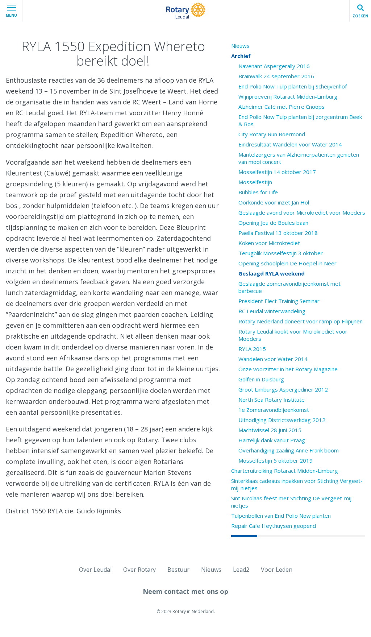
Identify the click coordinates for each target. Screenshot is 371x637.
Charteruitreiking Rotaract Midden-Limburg (284, 470)
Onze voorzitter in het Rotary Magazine (288, 369)
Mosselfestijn (255, 182)
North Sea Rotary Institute (271, 399)
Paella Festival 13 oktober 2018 (278, 232)
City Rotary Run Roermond (271, 134)
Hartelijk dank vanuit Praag (271, 440)
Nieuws (240, 45)
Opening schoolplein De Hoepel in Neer (287, 263)
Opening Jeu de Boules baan (273, 222)
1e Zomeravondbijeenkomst (273, 409)
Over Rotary (139, 570)
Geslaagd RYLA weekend (271, 273)
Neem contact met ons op (185, 591)
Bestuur (178, 570)
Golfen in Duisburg (261, 379)
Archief (241, 55)
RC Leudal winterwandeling (271, 311)
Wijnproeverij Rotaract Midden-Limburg (287, 96)
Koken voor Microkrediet (269, 243)
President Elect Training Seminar (279, 301)
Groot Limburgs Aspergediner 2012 (283, 389)
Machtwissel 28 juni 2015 (269, 430)
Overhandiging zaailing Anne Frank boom (288, 450)
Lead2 (241, 570)
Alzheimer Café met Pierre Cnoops (281, 106)
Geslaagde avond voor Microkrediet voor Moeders (301, 212)
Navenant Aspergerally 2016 (274, 66)
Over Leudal (95, 570)
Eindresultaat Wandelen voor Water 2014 (290, 144)
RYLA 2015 (252, 348)
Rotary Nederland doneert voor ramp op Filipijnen (300, 321)
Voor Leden (276, 570)
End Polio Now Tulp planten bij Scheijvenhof (292, 86)
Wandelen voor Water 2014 (273, 359)
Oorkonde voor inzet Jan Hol (273, 202)
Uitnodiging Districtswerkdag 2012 (281, 419)
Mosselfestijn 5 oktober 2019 (275, 460)
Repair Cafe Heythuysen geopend (273, 525)
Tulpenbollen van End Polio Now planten (281, 515)
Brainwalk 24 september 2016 (276, 76)
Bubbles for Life (258, 192)
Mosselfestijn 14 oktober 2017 (277, 171)
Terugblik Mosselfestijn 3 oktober (280, 253)
